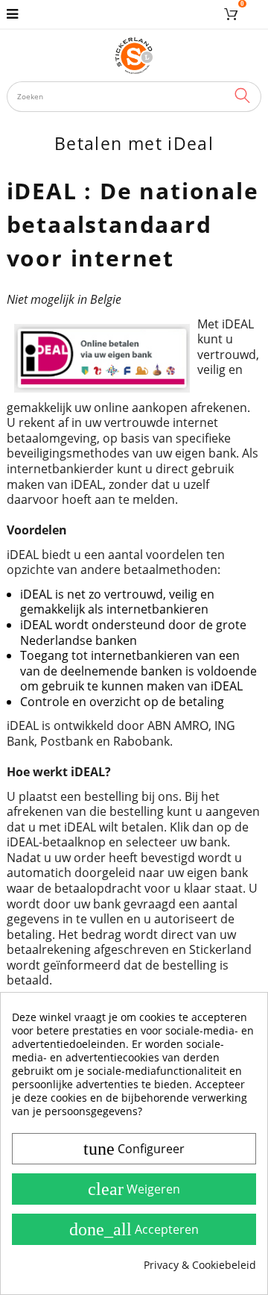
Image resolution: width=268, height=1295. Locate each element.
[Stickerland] (134, 55)
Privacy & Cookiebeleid (200, 1265)
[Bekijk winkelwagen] (233, 14)
